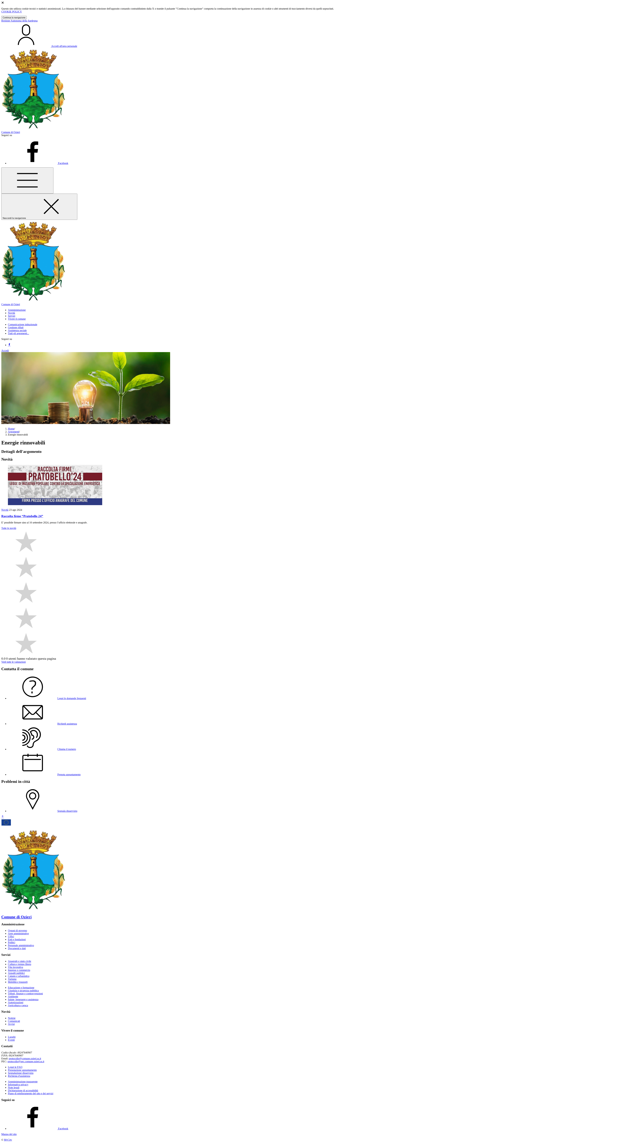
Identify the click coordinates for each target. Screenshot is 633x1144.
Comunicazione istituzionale (22, 324)
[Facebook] (9, 345)
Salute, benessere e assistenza (23, 999)
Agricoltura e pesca (18, 1005)
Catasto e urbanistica (18, 976)
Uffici (11, 936)
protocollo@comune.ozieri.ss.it (25, 1058)
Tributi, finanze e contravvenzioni (25, 993)
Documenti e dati (17, 948)
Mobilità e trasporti (18, 982)
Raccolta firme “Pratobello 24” (22, 516)
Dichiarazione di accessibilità (23, 1090)
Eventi (11, 1039)
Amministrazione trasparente (23, 1081)
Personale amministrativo (21, 945)
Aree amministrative (18, 933)
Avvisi (11, 1024)
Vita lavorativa (15, 967)
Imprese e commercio (19, 970)
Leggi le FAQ (15, 1067)
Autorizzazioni (15, 1002)
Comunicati (14, 1021)
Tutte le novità (8, 528)
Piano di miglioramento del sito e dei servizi (30, 1093)
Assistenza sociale (17, 330)
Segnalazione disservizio (20, 1073)
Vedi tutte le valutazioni (13, 661)
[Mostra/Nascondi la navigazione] (27, 180)
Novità (4, 509)
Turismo (12, 979)
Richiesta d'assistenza (19, 1076)
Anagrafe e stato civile (19, 961)
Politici (11, 942)
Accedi (5, 350)
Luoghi (11, 1036)
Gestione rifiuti (15, 327)
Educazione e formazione (21, 987)
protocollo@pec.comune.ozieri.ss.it (26, 1061)
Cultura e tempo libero (19, 964)
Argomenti (13, 431)
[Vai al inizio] (2, 816)
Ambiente (13, 996)
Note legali (13, 1087)
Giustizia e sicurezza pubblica (23, 990)
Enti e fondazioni (17, 939)
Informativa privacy (18, 1084)
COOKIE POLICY (11, 11)
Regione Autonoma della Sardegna (19, 20)
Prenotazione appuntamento (22, 1070)
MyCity (8, 1139)
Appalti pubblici (16, 973)
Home (11, 428)
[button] (17, 310)
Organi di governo (17, 930)
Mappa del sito (9, 1134)
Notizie (11, 1018)
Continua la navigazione (14, 17)
